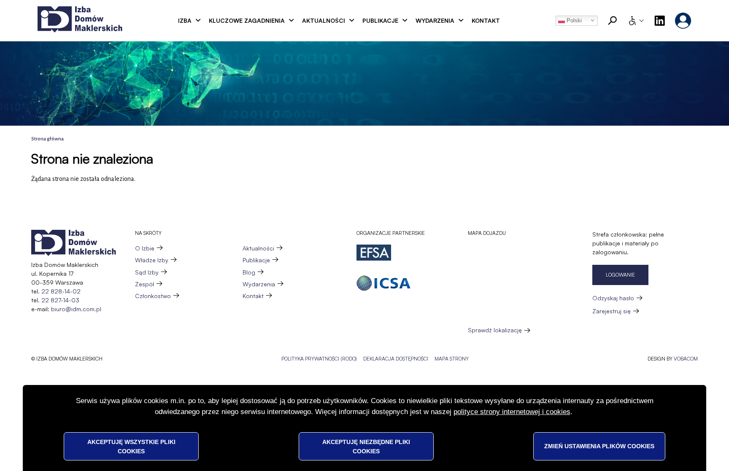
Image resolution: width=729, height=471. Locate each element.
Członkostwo (153, 295)
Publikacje (380, 20)
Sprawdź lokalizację (495, 330)
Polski (573, 20)
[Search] (612, 20)
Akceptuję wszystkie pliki (131, 446)
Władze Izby (151, 260)
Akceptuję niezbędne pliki (366, 446)
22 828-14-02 (61, 291)
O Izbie (144, 248)
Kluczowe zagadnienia (247, 20)
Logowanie (620, 275)
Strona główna (47, 139)
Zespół (144, 284)
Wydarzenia (435, 20)
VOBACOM (686, 358)
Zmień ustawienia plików (599, 446)
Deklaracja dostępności (395, 358)
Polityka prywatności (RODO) (319, 358)
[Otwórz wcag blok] (635, 20)
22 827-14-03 (60, 300)
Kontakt (486, 20)
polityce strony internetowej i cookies (512, 412)
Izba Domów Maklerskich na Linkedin (659, 21)
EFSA (373, 253)
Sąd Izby (147, 272)
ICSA (383, 283)
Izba (185, 20)
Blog (249, 272)
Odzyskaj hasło (613, 297)
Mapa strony (452, 358)
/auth (683, 20)
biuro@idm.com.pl (76, 308)
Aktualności (323, 20)
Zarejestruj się (611, 311)
